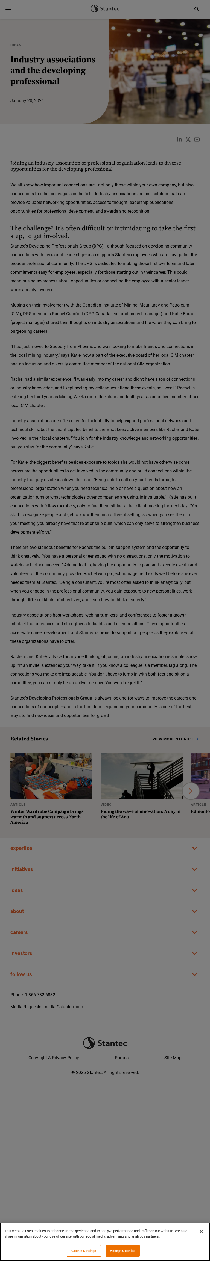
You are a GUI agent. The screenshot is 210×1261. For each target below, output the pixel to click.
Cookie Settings (84, 1251)
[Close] (201, 1232)
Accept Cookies (122, 1251)
